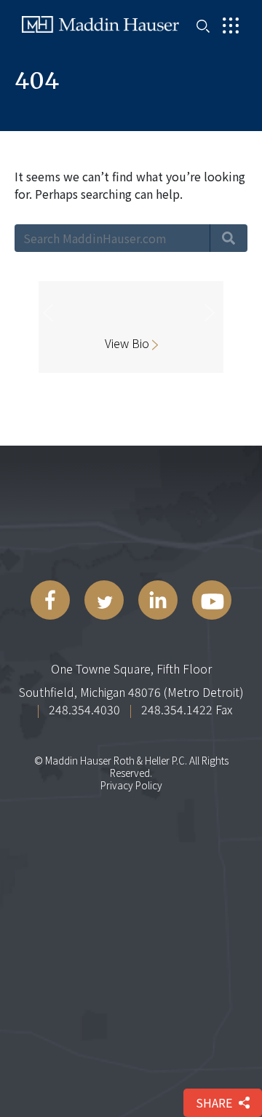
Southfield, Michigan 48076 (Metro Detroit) (131, 691)
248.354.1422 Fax (186, 709)
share (214, 1102)
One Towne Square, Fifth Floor (131, 668)
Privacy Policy (131, 785)
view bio (128, 343)
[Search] (228, 238)
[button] (48, 337)
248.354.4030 (84, 709)
